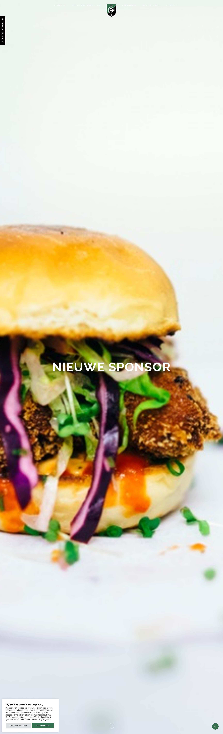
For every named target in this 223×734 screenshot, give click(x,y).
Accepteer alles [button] (43, 725)
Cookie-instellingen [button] (18, 725)
